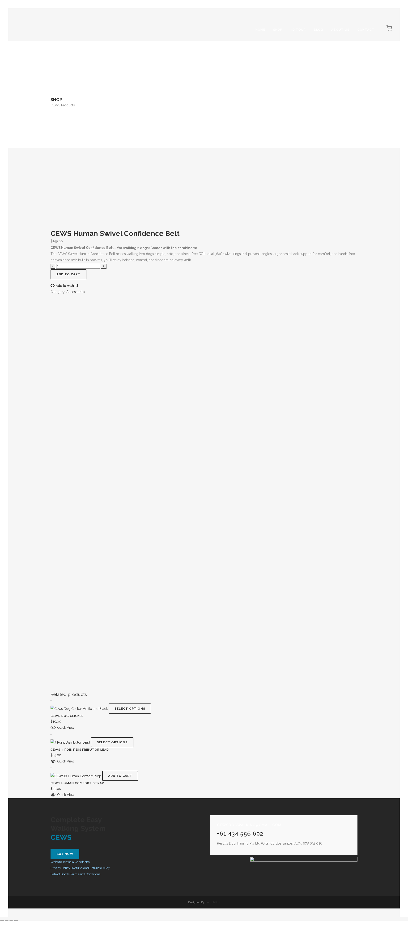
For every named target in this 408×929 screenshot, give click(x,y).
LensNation (212, 902)
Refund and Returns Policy (91, 868)
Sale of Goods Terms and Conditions (75, 874)
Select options (130, 708)
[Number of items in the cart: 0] (389, 27)
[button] (64, 286)
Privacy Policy (60, 868)
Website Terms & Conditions (70, 862)
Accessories (75, 292)
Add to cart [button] (120, 776)
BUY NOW (64, 854)
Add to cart (68, 274)
